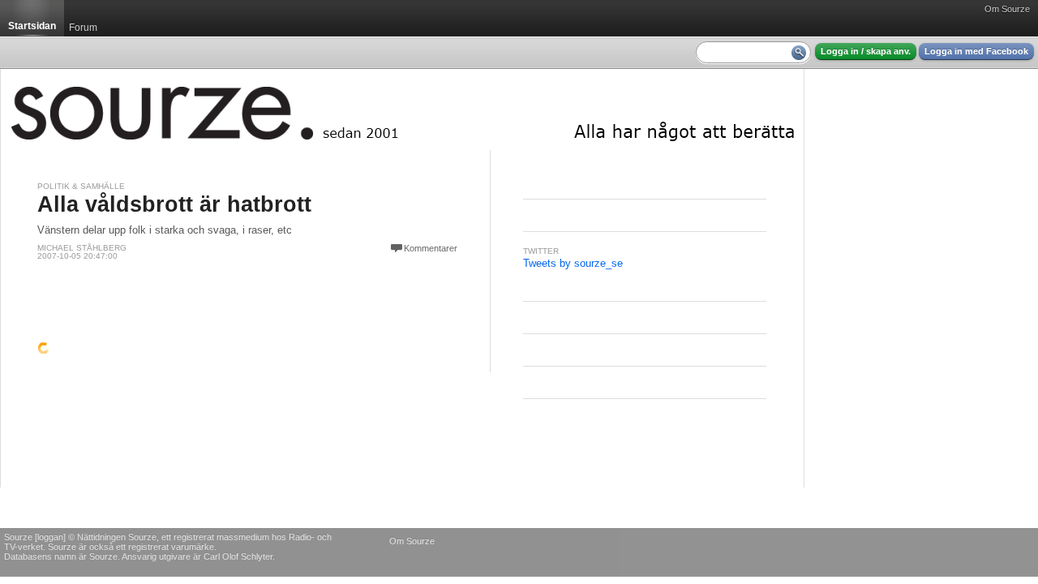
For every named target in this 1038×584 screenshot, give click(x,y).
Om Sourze (1007, 9)
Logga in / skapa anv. (866, 51)
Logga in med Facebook (976, 51)
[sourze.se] (402, 109)
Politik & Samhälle (81, 186)
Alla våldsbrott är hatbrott (174, 204)
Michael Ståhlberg (82, 247)
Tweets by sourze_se (573, 263)
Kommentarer (430, 248)
